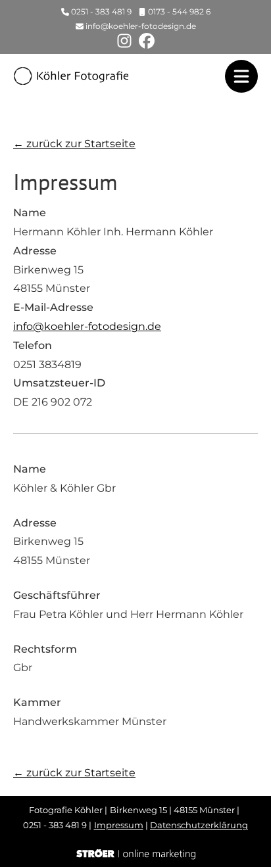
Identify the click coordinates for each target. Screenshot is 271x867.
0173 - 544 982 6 (179, 11)
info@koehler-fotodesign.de (141, 26)
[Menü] (241, 76)
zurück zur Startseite (74, 143)
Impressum (118, 825)
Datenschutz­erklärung (199, 825)
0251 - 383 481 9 (101, 11)
